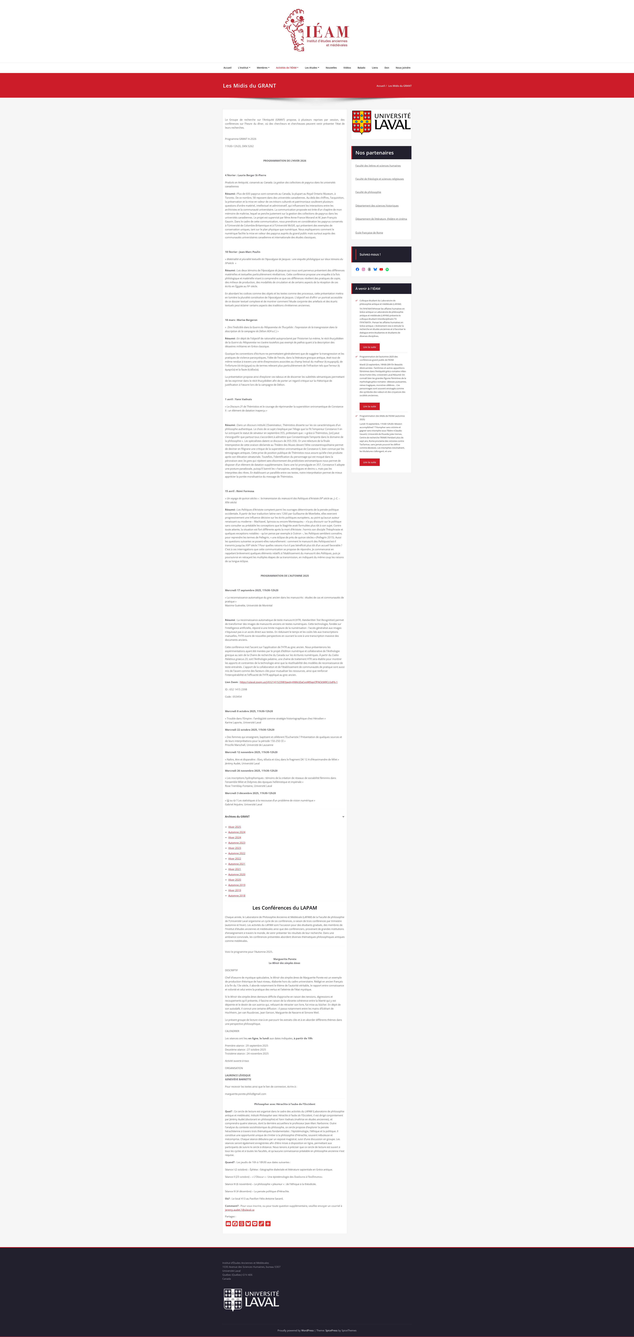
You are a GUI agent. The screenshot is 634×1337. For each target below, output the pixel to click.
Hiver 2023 (234, 848)
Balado (361, 67)
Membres (262, 67)
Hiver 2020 (234, 879)
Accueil (227, 67)
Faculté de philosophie (368, 192)
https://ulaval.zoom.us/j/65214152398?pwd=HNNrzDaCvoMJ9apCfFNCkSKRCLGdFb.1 (289, 682)
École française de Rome (369, 232)
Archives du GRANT (237, 816)
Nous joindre (403, 67)
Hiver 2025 (234, 826)
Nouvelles (331, 67)
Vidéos (347, 67)
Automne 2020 (236, 874)
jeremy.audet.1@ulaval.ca (239, 1209)
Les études (311, 67)
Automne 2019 (236, 885)
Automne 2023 (236, 842)
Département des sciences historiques (377, 205)
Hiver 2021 (234, 869)
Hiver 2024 (234, 837)
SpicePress (331, 1330)
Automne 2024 (236, 832)
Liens (375, 67)
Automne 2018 (236, 895)
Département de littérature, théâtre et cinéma (381, 218)
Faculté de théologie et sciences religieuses (379, 178)
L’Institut (243, 67)
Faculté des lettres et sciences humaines (378, 165)
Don (387, 67)
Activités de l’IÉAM (286, 67)
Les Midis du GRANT (400, 85)
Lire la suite (369, 347)
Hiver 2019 (234, 890)
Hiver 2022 (234, 858)
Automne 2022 (236, 853)
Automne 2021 (236, 863)
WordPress (307, 1330)
